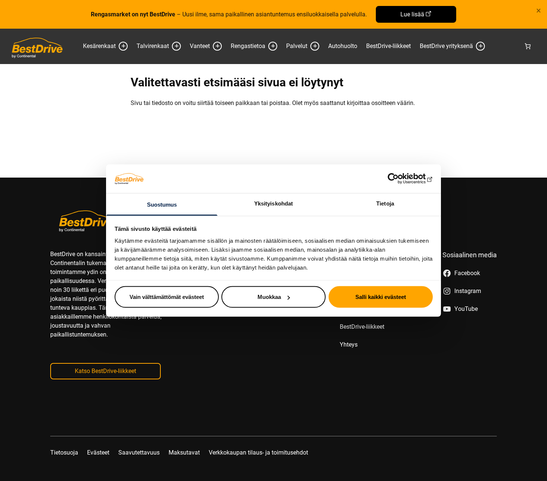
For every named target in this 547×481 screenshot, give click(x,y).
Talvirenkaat (153, 46)
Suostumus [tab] (162, 204)
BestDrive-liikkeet (388, 46)
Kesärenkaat (99, 46)
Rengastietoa (248, 46)
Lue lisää (412, 14)
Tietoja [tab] (385, 203)
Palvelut (296, 46)
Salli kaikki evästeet (380, 297)
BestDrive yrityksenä (446, 46)
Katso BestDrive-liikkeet (105, 371)
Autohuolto (342, 46)
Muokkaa (269, 297)
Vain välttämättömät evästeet (166, 297)
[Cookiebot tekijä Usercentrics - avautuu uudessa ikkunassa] (400, 178)
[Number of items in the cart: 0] (527, 46)
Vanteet (200, 46)
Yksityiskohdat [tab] (273, 203)
